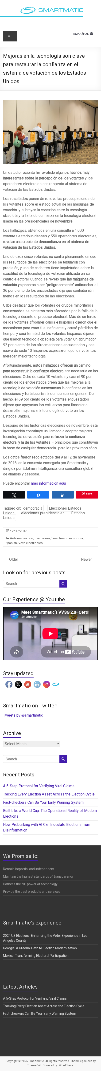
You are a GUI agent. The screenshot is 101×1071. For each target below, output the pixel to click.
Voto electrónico (30, 543)
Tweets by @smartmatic (23, 715)
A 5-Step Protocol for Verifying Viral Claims (38, 786)
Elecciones (42, 538)
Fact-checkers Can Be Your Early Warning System (44, 802)
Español (81, 34)
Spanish (11, 543)
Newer (86, 559)
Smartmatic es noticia (67, 538)
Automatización (21, 538)
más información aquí (48, 483)
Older (13, 559)
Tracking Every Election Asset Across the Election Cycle (49, 794)
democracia (32, 508)
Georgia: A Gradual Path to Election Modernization (40, 948)
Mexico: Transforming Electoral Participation (36, 955)
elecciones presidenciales (43, 513)
